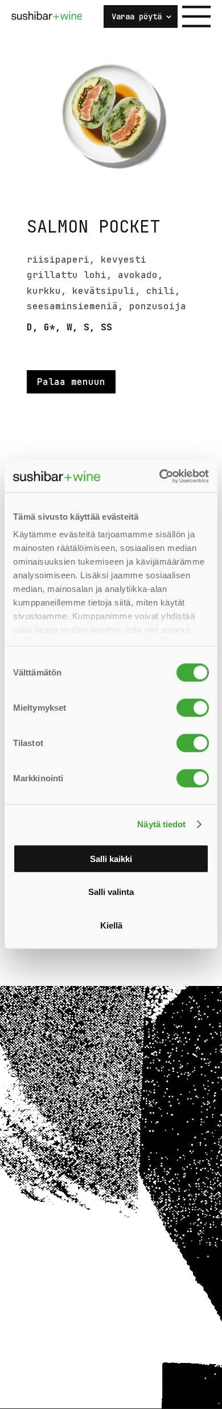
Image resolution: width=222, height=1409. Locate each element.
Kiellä (111, 925)
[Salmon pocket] (111, 198)
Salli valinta (111, 892)
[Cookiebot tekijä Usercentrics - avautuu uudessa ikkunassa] (159, 476)
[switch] (192, 707)
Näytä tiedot (161, 824)
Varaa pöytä (137, 17)
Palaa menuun (71, 382)
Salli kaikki (111, 858)
